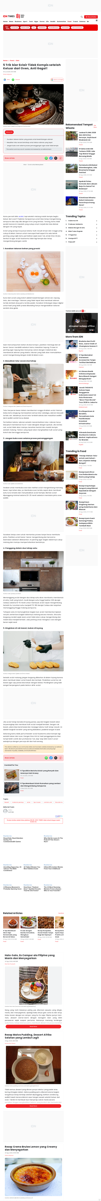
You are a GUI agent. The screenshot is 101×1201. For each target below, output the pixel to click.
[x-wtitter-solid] (55, 158)
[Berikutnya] (64, 900)
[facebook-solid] (51, 158)
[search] (82, 17)
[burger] (96, 20)
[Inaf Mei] (5, 811)
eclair (21, 216)
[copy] (60, 158)
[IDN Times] (13, 16)
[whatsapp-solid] (46, 158)
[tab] (10, 132)
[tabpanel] (33, 144)
